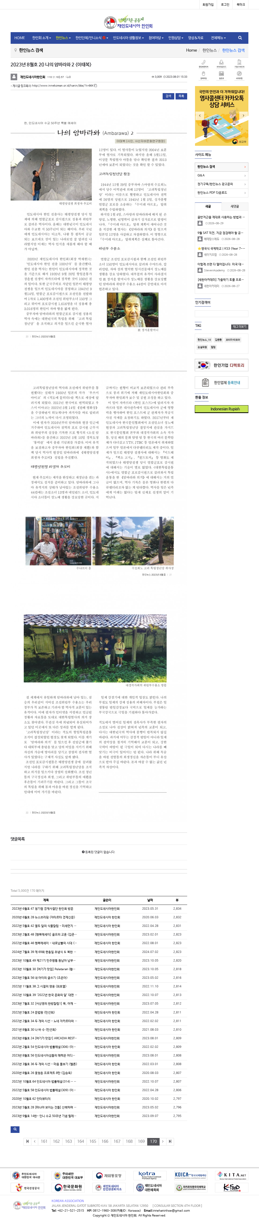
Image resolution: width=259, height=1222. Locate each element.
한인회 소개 (40, 38)
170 (153, 1141)
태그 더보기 (239, 326)
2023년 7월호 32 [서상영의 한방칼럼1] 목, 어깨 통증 (45, 1004)
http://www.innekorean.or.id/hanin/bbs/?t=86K (63, 85)
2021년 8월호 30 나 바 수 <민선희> (34, 1030)
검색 (168, 96)
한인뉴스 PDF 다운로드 (212, 193)
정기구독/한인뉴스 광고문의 (215, 184)
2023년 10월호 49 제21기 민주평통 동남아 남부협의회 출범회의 (52, 961)
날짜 (150, 900)
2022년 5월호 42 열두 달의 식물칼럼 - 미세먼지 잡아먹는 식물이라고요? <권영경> (64, 926)
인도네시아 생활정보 (127, 38)
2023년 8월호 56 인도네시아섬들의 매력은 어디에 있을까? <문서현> (55, 1055)
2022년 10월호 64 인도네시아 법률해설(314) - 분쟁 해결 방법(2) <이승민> (60, 1082)
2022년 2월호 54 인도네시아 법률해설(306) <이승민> (46, 1047)
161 (44, 1141)
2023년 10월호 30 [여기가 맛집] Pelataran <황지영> (46, 969)
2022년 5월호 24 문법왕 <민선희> (33, 1012)
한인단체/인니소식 (89, 38)
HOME (19, 38)
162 (56, 1141)
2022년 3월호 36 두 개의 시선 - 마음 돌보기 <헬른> (44, 1064)
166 (104, 1141)
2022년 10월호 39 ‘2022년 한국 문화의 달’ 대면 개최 (46, 995)
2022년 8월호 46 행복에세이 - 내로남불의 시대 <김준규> (48, 943)
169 (141, 1141)
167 (117, 1141)
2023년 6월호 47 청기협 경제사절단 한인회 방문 (42, 909)
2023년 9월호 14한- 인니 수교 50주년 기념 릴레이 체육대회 (50, 1116)
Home (191, 50)
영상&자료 (195, 38)
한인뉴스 (62, 38)
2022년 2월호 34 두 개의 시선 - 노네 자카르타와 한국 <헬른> (50, 1021)
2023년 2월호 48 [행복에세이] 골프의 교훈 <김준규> (45, 934)
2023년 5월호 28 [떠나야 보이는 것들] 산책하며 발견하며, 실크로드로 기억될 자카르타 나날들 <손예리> (77, 1107)
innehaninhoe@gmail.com (171, 1211)
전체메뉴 (217, 38)
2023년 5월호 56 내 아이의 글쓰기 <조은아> (40, 978)
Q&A (201, 175)
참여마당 (155, 38)
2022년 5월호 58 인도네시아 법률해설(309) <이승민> (46, 1090)
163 (68, 1141)
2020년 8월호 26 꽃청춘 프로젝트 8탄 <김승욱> (42, 1073)
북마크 (241, 5)
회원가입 (208, 5)
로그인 (225, 5)
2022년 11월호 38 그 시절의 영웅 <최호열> (39, 986)
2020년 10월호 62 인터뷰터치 (31, 1099)
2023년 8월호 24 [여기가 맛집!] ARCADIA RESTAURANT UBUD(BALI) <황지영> (64, 1038)
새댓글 (235, 206)
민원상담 (174, 38)
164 (80, 1141)
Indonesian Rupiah (223, 409)
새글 (208, 206)
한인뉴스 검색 (206, 167)
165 (92, 1141)
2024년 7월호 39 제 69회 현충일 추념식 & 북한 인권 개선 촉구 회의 (55, 952)
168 (129, 1141)
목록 (181, 96)
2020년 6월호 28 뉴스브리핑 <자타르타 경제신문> (43, 917)
